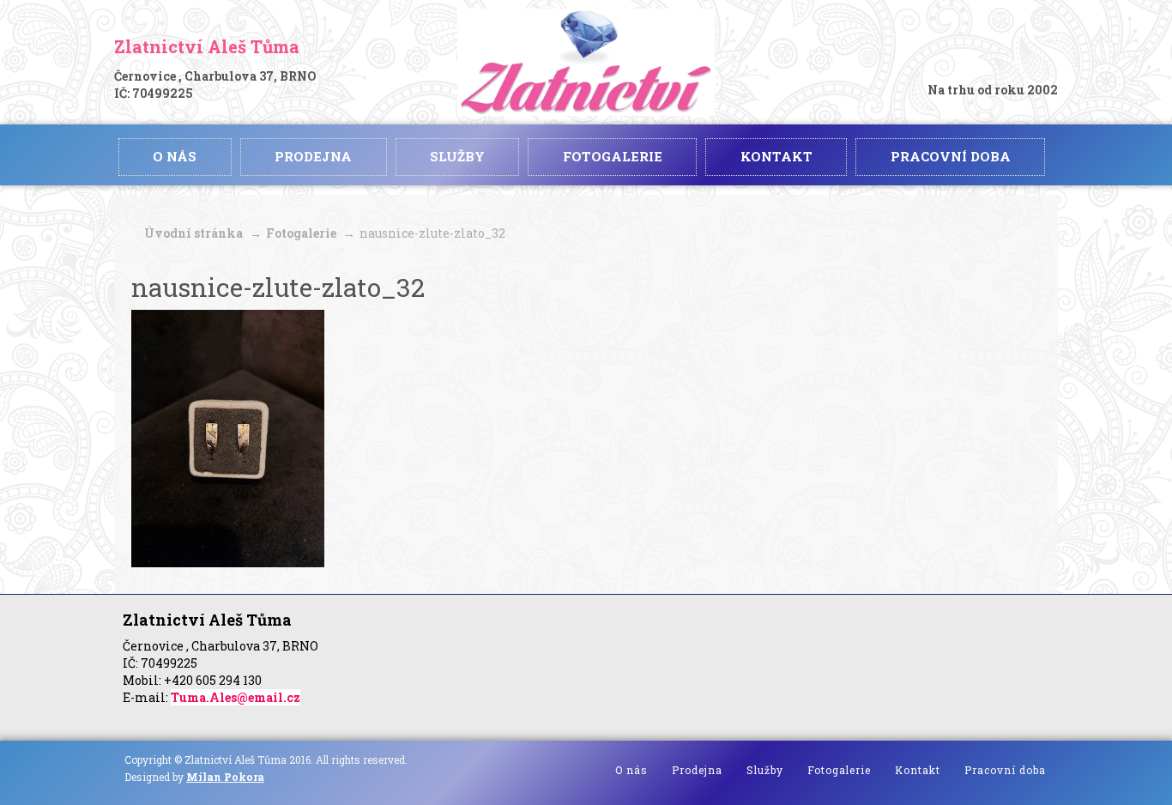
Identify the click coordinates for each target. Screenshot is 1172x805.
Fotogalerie (301, 233)
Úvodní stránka (193, 233)
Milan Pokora (225, 777)
